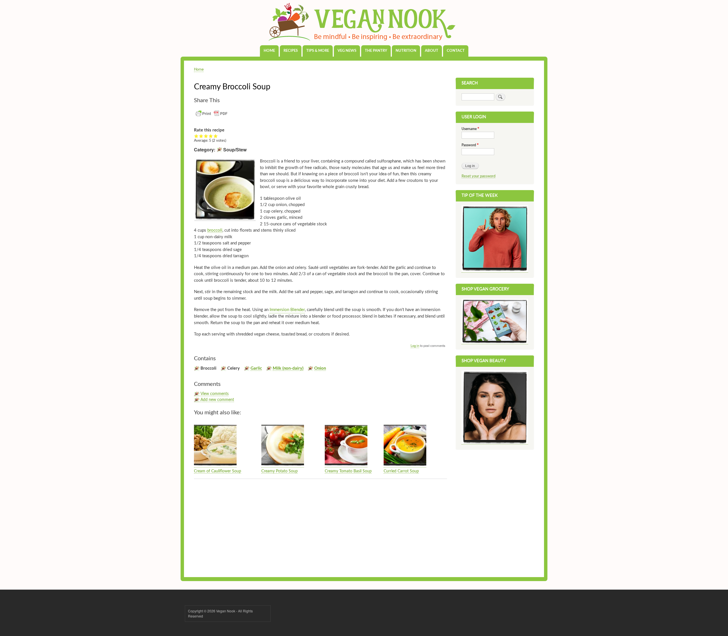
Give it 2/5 (201, 136)
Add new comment (217, 400)
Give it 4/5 (210, 136)
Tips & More (317, 51)
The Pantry (376, 51)
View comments (214, 394)
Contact (456, 51)
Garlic (256, 368)
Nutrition (406, 51)
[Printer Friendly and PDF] (211, 117)
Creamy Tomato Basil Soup (348, 471)
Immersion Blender (287, 310)
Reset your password (478, 176)
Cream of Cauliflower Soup (217, 471)
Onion (320, 368)
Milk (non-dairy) (288, 368)
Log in (415, 345)
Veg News (347, 51)
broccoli (214, 230)
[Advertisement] (320, 526)
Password (469, 145)
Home (269, 51)
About (431, 51)
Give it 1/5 (196, 136)
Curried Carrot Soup (401, 471)
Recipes (291, 51)
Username (469, 129)
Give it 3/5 (206, 136)
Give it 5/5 (215, 136)
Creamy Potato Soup (279, 471)
